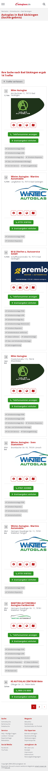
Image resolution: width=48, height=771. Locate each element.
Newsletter (5, 740)
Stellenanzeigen (30, 738)
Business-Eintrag (30, 736)
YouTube (4, 750)
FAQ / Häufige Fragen (8, 734)
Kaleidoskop (29, 724)
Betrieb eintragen (31, 734)
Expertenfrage (6, 738)
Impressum (29, 752)
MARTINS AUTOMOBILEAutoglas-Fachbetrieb (23, 604)
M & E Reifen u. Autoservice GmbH (25, 252)
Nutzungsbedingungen (33, 757)
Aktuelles (28, 722)
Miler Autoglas (19, 90)
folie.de (7, 768)
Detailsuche (5, 726)
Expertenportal (30, 740)
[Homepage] (26, 125)
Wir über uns (29, 748)
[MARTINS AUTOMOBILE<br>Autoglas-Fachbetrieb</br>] (21, 616)
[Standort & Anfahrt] (33, 125)
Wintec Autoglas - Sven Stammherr (23, 443)
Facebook (4, 748)
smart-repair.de (40, 766)
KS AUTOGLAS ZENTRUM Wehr (27, 681)
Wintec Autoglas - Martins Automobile (25, 177)
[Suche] (43, 4)
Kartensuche (5, 724)
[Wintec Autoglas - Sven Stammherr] (13, 479)
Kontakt (27, 750)
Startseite (4, 11)
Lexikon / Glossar (7, 736)
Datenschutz (29, 754)
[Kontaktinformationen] (20, 125)
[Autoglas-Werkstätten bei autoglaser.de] (24, 4)
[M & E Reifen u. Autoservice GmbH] (13, 287)
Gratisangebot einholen (24, 140)
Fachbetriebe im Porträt (33, 726)
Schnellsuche (14, 11)
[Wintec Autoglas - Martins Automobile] (13, 213)
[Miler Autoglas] (27, 108)
